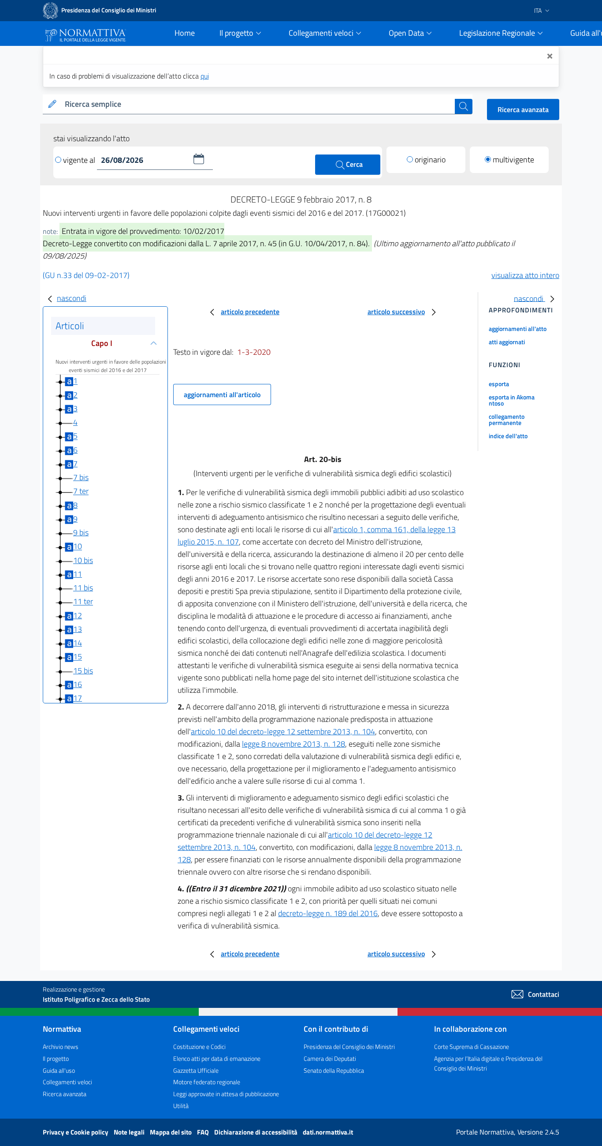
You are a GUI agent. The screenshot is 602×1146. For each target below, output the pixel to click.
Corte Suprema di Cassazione (471, 1046)
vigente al (80, 160)
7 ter (81, 491)
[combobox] (258, 104)
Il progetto (56, 1058)
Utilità (181, 1105)
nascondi (71, 298)
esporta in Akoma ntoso (512, 400)
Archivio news (60, 1046)
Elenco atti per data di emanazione (216, 1058)
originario (430, 159)
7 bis (81, 477)
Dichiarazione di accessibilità (256, 1132)
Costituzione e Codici (199, 1046)
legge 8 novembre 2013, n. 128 (293, 744)
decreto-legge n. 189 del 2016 (328, 913)
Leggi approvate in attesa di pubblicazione (226, 1093)
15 (77, 657)
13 (77, 629)
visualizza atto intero (525, 275)
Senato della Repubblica (334, 1070)
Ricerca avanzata (523, 109)
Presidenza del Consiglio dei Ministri (349, 1046)
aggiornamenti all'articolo (222, 394)
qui (205, 76)
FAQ (203, 1132)
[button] (199, 159)
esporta (499, 383)
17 (77, 698)
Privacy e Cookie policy (76, 1132)
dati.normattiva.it (328, 1132)
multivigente (513, 159)
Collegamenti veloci (67, 1081)
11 (77, 574)
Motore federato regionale (206, 1081)
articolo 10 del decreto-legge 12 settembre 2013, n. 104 (283, 731)
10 (77, 546)
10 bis (83, 560)
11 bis (83, 588)
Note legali (130, 1132)
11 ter (83, 602)
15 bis (83, 670)
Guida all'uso (59, 1070)
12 (77, 615)
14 (77, 643)
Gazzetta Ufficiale (196, 1070)
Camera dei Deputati (330, 1058)
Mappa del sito (171, 1132)
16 (77, 684)
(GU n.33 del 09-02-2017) (86, 275)
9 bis (81, 532)
